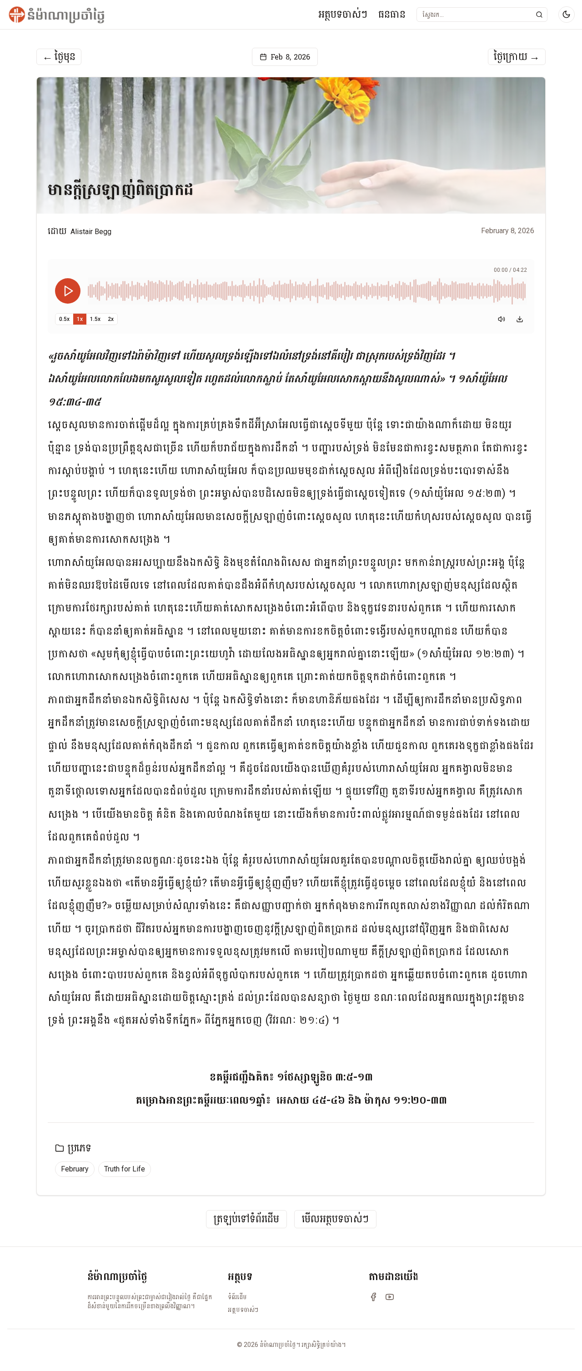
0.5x (64, 319)
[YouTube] (389, 1296)
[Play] (67, 291)
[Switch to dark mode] (566, 14)
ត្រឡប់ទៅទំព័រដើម (246, 1219)
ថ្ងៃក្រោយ (517, 57)
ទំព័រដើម (237, 1297)
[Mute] (501, 319)
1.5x (95, 319)
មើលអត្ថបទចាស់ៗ (335, 1219)
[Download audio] (519, 319)
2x (111, 319)
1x (80, 319)
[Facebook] (373, 1296)
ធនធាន (392, 14)
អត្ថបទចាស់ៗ (342, 14)
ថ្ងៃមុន (58, 57)
